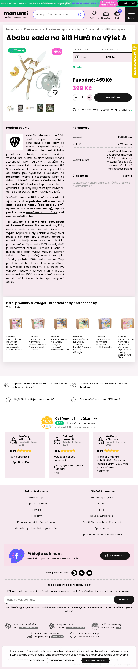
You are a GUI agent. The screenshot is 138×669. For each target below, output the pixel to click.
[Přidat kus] (89, 97)
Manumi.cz (12, 29)
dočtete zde (37, 660)
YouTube (89, 573)
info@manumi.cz (82, 185)
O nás (101, 503)
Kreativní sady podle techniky (63, 29)
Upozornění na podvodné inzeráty (102, 534)
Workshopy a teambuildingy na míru (36, 528)
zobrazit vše (89, 426)
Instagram (74, 573)
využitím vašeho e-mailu (54, 607)
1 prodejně (124, 109)
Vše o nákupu (36, 497)
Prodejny (36, 516)
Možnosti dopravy (88, 109)
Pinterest (82, 573)
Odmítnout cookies (62, 660)
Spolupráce (102, 528)
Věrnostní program (102, 497)
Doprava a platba (36, 503)
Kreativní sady (32, 29)
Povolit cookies (95, 660)
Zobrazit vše (13, 307)
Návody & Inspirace (101, 516)
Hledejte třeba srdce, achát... (53, 14)
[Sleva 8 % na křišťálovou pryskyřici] (69, 3)
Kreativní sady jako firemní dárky (36, 522)
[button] (55, 92)
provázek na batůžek (41, 212)
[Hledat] (80, 14)
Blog (101, 509)
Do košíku (113, 97)
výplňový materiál (19, 208)
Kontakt (36, 509)
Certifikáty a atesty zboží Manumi (102, 522)
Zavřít (134, 3)
